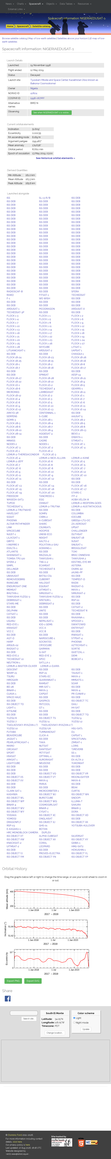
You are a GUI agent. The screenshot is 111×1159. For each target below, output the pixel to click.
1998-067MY (37, 98)
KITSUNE (12, 711)
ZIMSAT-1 (76, 742)
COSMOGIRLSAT (48, 804)
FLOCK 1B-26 (78, 357)
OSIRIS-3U (77, 569)
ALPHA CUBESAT (48, 836)
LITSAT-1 (76, 347)
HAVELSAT (13, 513)
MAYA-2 (75, 676)
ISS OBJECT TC (79, 700)
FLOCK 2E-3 (49, 454)
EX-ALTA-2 (77, 759)
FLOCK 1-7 (12, 322)
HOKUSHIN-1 (78, 849)
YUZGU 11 (44, 721)
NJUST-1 (11, 534)
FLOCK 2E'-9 (46, 475)
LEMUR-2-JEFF (15, 461)
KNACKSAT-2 (14, 843)
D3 (72, 732)
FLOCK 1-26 (45, 343)
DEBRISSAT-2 (46, 603)
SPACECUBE (13, 530)
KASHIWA (12, 794)
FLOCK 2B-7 (46, 426)
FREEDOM (12, 496)
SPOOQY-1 (77, 621)
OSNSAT (44, 503)
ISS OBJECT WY (15, 811)
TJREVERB (77, 749)
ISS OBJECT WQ (48, 801)
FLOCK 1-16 (13, 333)
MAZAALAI (45, 555)
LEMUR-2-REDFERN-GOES (86, 503)
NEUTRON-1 (13, 662)
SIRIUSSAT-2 (78, 593)
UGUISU (11, 621)
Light (78, 1018)
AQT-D (10, 638)
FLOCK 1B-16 (78, 361)
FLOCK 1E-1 (77, 395)
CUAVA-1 (11, 693)
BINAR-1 (11, 690)
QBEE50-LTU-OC (80, 520)
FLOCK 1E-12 (14, 409)
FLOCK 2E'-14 (46, 485)
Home (10, 26)
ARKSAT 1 (12, 759)
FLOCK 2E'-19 (14, 492)
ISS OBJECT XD (79, 815)
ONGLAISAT (45, 818)
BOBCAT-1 (77, 659)
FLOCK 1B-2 (45, 364)
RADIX (74, 582)
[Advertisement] (55, 1061)
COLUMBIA (77, 513)
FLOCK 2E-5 (78, 461)
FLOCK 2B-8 (78, 426)
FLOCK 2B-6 (14, 426)
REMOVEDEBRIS (16, 579)
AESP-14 (76, 374)
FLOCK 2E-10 (46, 471)
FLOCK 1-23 (45, 340)
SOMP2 (43, 513)
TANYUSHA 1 (46, 558)
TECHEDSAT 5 (15, 506)
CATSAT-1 (12, 614)
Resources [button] (84, 3)
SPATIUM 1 (45, 600)
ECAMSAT (44, 565)
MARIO (10, 745)
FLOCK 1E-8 (13, 402)
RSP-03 (11, 825)
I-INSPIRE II (13, 544)
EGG (41, 499)
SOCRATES (45, 641)
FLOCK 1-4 (13, 319)
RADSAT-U (12, 648)
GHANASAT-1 (14, 555)
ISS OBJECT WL (15, 797)
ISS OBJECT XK (79, 822)
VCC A (42, 628)
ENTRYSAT (77, 628)
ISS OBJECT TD (15, 704)
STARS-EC (45, 676)
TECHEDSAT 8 (79, 610)
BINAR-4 (11, 804)
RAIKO (10, 295)
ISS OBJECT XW (15, 839)
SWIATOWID (78, 624)
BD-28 (10, 686)
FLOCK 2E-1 (13, 451)
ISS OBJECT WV (15, 808)
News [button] (9, 3)
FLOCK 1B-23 (46, 357)
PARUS (43, 784)
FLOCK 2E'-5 (78, 465)
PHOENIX (12, 520)
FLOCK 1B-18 (46, 367)
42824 (33, 93)
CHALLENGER (79, 530)
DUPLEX (46, 832)
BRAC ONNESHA (80, 555)
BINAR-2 (43, 808)
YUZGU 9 (76, 718)
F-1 (8, 298)
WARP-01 (12, 673)
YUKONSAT (77, 763)
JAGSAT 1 (12, 739)
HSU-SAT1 (77, 728)
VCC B (42, 631)
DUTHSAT (77, 534)
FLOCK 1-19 (77, 336)
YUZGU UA (45, 728)
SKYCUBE (44, 347)
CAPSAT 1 (76, 735)
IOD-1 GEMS (45, 624)
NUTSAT (43, 745)
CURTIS (75, 791)
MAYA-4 (75, 690)
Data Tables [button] (66, 3)
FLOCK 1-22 (45, 336)
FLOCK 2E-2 (46, 451)
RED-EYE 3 (45, 655)
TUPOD (11, 503)
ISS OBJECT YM (15, 856)
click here (17, 1142)
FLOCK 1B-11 (78, 392)
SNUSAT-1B (77, 537)
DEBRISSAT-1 (14, 600)
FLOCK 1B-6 (13, 388)
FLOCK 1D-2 (46, 385)
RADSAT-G (77, 586)
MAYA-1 (75, 589)
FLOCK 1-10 (13, 326)
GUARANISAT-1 (47, 680)
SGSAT (10, 517)
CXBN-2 (43, 517)
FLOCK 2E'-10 (79, 475)
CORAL (43, 843)
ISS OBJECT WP (15, 801)
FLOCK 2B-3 (13, 423)
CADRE (43, 440)
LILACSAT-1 (13, 537)
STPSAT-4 (77, 638)
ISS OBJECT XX (47, 839)
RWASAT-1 (77, 634)
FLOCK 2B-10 (14, 430)
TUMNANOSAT (47, 732)
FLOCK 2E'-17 (78, 489)
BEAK (74, 787)
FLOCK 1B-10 (46, 381)
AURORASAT (46, 759)
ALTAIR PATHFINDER (18, 523)
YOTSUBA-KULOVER (83, 825)
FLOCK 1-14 (45, 329)
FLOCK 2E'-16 (79, 485)
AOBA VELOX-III (80, 499)
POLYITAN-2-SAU (48, 544)
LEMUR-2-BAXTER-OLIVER (22, 666)
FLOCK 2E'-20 (46, 492)
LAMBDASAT (46, 392)
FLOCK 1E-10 (46, 406)
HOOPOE (44, 530)
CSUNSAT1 (45, 527)
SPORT (11, 752)
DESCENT (12, 669)
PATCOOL (44, 704)
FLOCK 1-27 (78, 343)
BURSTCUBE (46, 797)
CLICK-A (43, 735)
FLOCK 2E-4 (13, 458)
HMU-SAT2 (77, 846)
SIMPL (10, 565)
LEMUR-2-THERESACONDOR (23, 454)
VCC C (10, 631)
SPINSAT (44, 374)
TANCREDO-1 (46, 496)
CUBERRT (44, 579)
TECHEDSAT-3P (15, 312)
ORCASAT (12, 749)
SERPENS (12, 416)
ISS (8, 198)
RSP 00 (75, 600)
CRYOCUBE (45, 645)
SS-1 (73, 752)
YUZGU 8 (12, 718)
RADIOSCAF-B (15, 291)
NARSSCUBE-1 (47, 638)
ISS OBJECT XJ (47, 822)
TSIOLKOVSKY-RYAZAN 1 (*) (22, 725)
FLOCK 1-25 (13, 343)
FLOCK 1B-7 (13, 367)
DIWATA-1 (77, 437)
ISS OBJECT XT (15, 836)
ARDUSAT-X (78, 308)
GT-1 (41, 707)
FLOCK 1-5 (45, 319)
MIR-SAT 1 (44, 686)
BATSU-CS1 (45, 576)
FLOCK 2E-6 (46, 461)
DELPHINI (12, 610)
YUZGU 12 (76, 721)
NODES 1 (44, 444)
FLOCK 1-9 (77, 322)
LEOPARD (44, 846)
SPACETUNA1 (78, 739)
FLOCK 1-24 (78, 340)
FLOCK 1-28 (13, 347)
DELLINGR (12, 569)
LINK (9, 527)
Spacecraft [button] (35, 3)
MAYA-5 (43, 780)
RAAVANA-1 (77, 617)
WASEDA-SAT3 (15, 499)
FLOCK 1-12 (77, 326)
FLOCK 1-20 (13, 340)
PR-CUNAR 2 (78, 693)
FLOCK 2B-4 (46, 423)
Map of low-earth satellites (43, 38)
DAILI (74, 704)
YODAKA (11, 815)
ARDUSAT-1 (13, 308)
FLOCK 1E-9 (13, 406)
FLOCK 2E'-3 (14, 447)
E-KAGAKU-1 (14, 829)
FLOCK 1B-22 (14, 381)
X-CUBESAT (45, 520)
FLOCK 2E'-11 (14, 478)
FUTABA (11, 732)
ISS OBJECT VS (15, 777)
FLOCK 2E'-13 (14, 485)
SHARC (43, 523)
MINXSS (11, 440)
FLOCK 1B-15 (46, 361)
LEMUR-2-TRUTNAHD (19, 510)
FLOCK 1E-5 (45, 402)
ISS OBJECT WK (80, 794)
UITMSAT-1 (45, 589)
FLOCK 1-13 (13, 329)
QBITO (10, 541)
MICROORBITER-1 (49, 791)
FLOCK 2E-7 (13, 465)
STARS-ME (13, 603)
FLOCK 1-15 (77, 329)
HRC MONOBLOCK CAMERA (22, 832)
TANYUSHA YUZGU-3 (18, 596)
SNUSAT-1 (77, 544)
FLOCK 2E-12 (78, 471)
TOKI (74, 551)
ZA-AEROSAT (79, 523)
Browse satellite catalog (15, 38)
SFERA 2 (11, 562)
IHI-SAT (75, 707)
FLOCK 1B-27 (14, 378)
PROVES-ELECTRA (49, 853)
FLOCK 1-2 (77, 315)
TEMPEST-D (78, 579)
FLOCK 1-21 (13, 336)
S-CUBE (43, 416)
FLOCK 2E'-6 (14, 468)
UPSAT (75, 527)
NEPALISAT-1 (46, 621)
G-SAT (42, 652)
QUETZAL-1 (77, 652)
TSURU (10, 676)
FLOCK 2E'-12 (46, 478)
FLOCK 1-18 (77, 333)
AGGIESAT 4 (46, 433)
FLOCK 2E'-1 (78, 444)
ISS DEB (75, 198)
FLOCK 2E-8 (46, 465)
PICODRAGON (47, 308)
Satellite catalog (41, 26)
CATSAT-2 (77, 607)
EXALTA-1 (12, 548)
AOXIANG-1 (45, 548)
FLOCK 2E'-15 (14, 489)
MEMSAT (12, 589)
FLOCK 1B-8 (78, 364)
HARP (10, 641)
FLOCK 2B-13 (78, 430)
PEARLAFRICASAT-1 (18, 742)
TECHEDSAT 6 (47, 569)
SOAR (74, 683)
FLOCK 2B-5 (78, 423)
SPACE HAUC (14, 697)
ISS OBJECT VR (79, 773)
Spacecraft (23, 26)
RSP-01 (43, 673)
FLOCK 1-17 (45, 333)
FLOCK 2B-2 (78, 419)
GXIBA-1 (75, 843)
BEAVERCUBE (14, 735)
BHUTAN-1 (12, 593)
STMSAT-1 (77, 440)
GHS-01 (43, 825)
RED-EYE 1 (12, 624)
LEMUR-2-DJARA (49, 666)
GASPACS (44, 700)
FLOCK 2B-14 (14, 433)
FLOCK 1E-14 (78, 409)
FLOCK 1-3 (12, 315)
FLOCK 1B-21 (78, 378)
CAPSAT (43, 693)
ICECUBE (76, 517)
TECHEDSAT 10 (15, 659)
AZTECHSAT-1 (79, 645)
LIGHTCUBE (13, 763)
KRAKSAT (12, 628)
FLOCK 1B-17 (78, 367)
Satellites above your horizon (73, 38)
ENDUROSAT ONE (17, 586)
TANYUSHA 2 (78, 558)
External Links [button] (15, 9)
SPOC (42, 659)
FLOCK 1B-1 (13, 364)
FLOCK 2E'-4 (78, 447)
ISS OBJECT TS (47, 718)
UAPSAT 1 (76, 350)
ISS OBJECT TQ (80, 714)
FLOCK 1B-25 (14, 361)
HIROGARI (12, 680)
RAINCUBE (12, 582)
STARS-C (76, 492)
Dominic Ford (15, 1135)
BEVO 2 (75, 433)
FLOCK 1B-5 (78, 385)
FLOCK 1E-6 (78, 402)
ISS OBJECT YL (79, 853)
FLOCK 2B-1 (45, 419)
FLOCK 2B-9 (46, 430)
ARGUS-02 (12, 645)
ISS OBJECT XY (79, 839)
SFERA (75, 291)
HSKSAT (11, 756)
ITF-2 (74, 496)
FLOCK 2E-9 (13, 471)
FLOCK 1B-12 (14, 395)
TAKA (42, 742)
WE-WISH (44, 298)
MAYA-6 (75, 780)
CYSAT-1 (44, 811)
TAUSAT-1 (76, 673)
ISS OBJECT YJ (15, 853)
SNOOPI (75, 797)
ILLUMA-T (77, 801)
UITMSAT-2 (13, 846)
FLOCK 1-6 (77, 319)
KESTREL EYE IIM (81, 562)
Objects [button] (50, 3)
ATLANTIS (12, 551)
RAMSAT (44, 683)
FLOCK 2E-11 (14, 475)
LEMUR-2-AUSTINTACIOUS (86, 506)
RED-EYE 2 (13, 655)
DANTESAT (45, 749)
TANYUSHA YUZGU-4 (51, 596)
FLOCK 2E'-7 (78, 468)
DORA (74, 811)
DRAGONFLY (14, 822)
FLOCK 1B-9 (78, 381)
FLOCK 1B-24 (14, 357)
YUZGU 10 (12, 728)
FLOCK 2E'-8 (46, 468)
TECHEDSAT (78, 295)
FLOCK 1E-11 (78, 406)
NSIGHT (43, 537)
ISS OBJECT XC (47, 815)
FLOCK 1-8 (45, 322)
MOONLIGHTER (80, 777)
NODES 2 (12, 444)
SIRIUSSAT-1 (46, 593)
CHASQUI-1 (77, 354)
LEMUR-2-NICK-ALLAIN (52, 458)
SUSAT (75, 541)
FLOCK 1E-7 (78, 399)
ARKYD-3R (12, 413)
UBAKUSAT (13, 576)
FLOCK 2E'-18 (46, 489)
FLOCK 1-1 (45, 315)
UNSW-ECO (45, 534)
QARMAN (44, 648)
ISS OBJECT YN (47, 856)
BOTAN (43, 829)
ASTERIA (76, 565)
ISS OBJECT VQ (47, 773)
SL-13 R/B (44, 198)
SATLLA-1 (44, 662)
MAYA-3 (43, 690)
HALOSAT (44, 582)
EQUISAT (44, 586)
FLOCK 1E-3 (45, 399)
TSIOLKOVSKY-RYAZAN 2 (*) (57, 725)
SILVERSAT (77, 836)
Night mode (81, 1022)
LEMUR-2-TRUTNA (49, 506)
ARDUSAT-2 (45, 350)
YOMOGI (11, 818)
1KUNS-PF (77, 572)
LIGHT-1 (11, 707)
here (28, 1145)
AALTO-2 (44, 541)
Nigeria (34, 88)
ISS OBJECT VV (15, 780)
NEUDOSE (44, 763)
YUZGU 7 (12, 721)
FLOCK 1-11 (45, 326)
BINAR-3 (76, 808)
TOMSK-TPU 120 (16, 558)
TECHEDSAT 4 (47, 388)
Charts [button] (20, 3)
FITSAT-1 (44, 295)
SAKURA (76, 804)
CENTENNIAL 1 (47, 413)
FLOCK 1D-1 (13, 385)
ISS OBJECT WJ (47, 794)
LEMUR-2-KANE (80, 458)
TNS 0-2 (43, 562)
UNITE (42, 610)
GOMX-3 (11, 419)
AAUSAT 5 (77, 416)
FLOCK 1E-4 (13, 399)
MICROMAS (13, 392)
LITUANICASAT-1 (16, 350)
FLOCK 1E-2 (45, 395)
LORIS (74, 745)
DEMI (74, 655)
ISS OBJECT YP (79, 856)
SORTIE (75, 648)
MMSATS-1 (77, 680)
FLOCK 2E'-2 (46, 447)
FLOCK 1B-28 (46, 378)
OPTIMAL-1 (45, 756)
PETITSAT (44, 752)
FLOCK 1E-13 (46, 409)
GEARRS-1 (77, 388)
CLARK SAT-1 (14, 791)
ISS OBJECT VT (47, 777)
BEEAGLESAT (79, 548)
